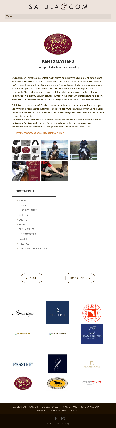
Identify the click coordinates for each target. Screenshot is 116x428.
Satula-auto (70, 407)
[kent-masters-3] (26, 180)
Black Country (28, 210)
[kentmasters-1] (83, 160)
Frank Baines (26, 229)
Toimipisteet (40, 410)
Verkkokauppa (58, 410)
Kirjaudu (74, 410)
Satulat (33, 407)
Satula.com (19, 407)
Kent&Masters (27, 234)
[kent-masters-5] (26, 160)
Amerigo (23, 200)
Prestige (24, 244)
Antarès (24, 205)
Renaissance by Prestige (33, 248)
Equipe (23, 220)
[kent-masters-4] (54, 180)
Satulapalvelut (51, 407)
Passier (23, 239)
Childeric (24, 215)
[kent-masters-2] (54, 160)
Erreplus (24, 224)
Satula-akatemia (90, 407)
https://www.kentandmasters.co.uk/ (39, 133)
